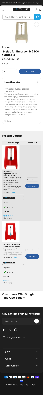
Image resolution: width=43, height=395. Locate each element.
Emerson (6, 47)
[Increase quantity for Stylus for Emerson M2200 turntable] (14, 71)
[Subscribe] (36, 321)
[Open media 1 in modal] (36, 24)
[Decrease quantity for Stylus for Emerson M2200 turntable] (4, 71)
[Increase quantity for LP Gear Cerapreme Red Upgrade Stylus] (37, 250)
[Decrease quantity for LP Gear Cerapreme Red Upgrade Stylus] (27, 250)
